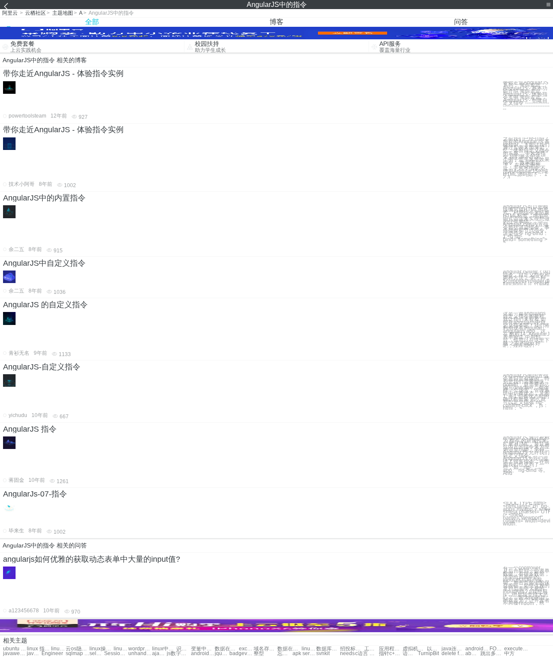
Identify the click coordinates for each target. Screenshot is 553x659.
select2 (96, 653)
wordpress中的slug (140, 648)
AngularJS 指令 (30, 429)
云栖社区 (35, 13)
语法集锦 (410, 653)
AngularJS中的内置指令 (44, 198)
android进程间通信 (477, 648)
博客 (276, 21)
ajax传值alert (159, 653)
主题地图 (62, 13)
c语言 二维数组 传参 (367, 653)
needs (347, 653)
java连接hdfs (34, 653)
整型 (259, 653)
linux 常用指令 (58, 648)
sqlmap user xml (77, 653)
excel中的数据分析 (246, 648)
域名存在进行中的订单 (265, 648)
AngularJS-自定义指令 (41, 367)
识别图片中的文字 (183, 648)
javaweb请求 (15, 653)
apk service (304, 653)
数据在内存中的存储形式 (289, 648)
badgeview (241, 653)
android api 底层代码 (203, 653)
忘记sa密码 (284, 653)
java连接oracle (453, 648)
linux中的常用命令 (164, 648)
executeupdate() (516, 648)
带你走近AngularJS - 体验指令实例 (63, 73)
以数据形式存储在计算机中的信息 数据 (434, 648)
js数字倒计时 (179, 653)
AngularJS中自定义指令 (44, 263)
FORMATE (496, 648)
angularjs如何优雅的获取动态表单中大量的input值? (91, 559)
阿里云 (10, 13)
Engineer (52, 653)
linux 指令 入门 (39, 648)
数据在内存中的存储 (226, 648)
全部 (92, 21)
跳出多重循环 (492, 653)
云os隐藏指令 (77, 648)
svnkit (323, 653)
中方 (509, 653)
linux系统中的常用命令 (309, 648)
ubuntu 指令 (15, 648)
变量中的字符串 (203, 648)
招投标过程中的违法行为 (352, 648)
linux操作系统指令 (101, 648)
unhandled (140, 653)
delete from (453, 653)
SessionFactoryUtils (116, 653)
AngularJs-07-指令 (35, 494)
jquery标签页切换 (222, 653)
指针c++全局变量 (391, 653)
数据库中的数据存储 (328, 648)
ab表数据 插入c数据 (472, 653)
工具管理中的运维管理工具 (371, 648)
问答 (461, 21)
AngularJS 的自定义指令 (45, 304)
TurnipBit (428, 653)
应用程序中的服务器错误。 (391, 648)
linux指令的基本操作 (121, 648)
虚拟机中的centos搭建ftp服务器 (414, 648)
